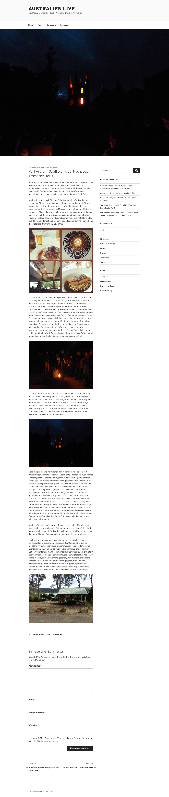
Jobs (102, 234)
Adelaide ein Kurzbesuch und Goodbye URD (117, 193)
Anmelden (104, 277)
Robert (54, 168)
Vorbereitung (105, 262)
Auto (102, 230)
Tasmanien (57, 635)
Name (32, 699)
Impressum (65, 25)
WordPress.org (106, 291)
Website (33, 725)
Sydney (103, 253)
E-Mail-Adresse (37, 712)
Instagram (51, 25)
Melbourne (104, 239)
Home (30, 25)
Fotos (40, 25)
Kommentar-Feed (107, 286)
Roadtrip (103, 248)
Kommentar (35, 666)
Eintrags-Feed (105, 281)
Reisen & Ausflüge (41, 635)
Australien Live (52, 8)
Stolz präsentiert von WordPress (40, 791)
